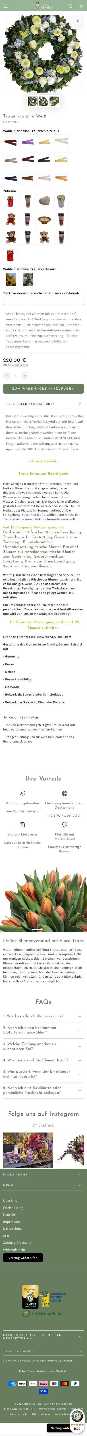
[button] (70, 6)
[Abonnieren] (81, 1351)
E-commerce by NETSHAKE (19, 1408)
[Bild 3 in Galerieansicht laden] (54, 101)
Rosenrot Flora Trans (36, 1403)
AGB (6, 1235)
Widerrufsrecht (14, 1249)
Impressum (11, 1221)
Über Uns (10, 1200)
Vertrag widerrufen (22, 1258)
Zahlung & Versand (17, 1242)
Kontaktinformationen (68, 1414)
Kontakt (9, 1214)
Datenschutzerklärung (52, 1408)
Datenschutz (12, 1228)
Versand (45, 1414)
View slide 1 (37, 927)
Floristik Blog (13, 1207)
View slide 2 (50, 927)
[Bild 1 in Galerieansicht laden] (33, 101)
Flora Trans (10, 122)
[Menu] (5, 6)
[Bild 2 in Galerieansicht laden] (43, 101)
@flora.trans (43, 1125)
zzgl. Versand (21, 364)
